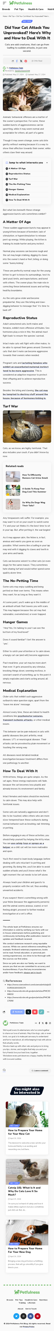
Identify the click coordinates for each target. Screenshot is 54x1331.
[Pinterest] (46, 1023)
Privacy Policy (28, 1326)
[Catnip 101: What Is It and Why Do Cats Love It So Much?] (27, 1172)
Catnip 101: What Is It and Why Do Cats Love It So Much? (24, 1191)
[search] (49, 3)
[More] (48, 1011)
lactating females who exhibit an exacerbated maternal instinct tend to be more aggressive (26, 366)
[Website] (36, 1023)
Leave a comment (41, 1071)
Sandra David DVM (22, 71)
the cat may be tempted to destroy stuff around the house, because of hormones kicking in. (25, 394)
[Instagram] (50, 1023)
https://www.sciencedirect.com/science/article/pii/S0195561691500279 (29, 986)
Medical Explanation (19, 194)
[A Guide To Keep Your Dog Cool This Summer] (13, 490)
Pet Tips (27, 21)
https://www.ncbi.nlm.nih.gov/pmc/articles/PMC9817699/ (28, 999)
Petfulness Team (16, 68)
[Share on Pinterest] (26, 61)
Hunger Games (16, 189)
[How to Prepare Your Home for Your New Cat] (27, 1114)
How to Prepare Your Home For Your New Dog (25, 1250)
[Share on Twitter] (21, 61)
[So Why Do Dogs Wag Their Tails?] (13, 504)
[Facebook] (39, 1023)
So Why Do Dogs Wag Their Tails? (33, 504)
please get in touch (32, 972)
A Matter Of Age (17, 168)
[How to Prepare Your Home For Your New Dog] (27, 1232)
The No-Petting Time (20, 184)
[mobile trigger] (5, 3)
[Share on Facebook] (17, 61)
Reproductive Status (19, 173)
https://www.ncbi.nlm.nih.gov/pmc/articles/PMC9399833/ (28, 993)
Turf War (13, 179)
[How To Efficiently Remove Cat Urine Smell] (13, 476)
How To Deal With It (19, 199)
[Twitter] (42, 1023)
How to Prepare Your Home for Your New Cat (25, 1132)
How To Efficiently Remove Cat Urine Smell (35, 476)
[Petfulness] (21, 3)
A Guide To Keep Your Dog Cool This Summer (34, 490)
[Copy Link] (41, 1011)
